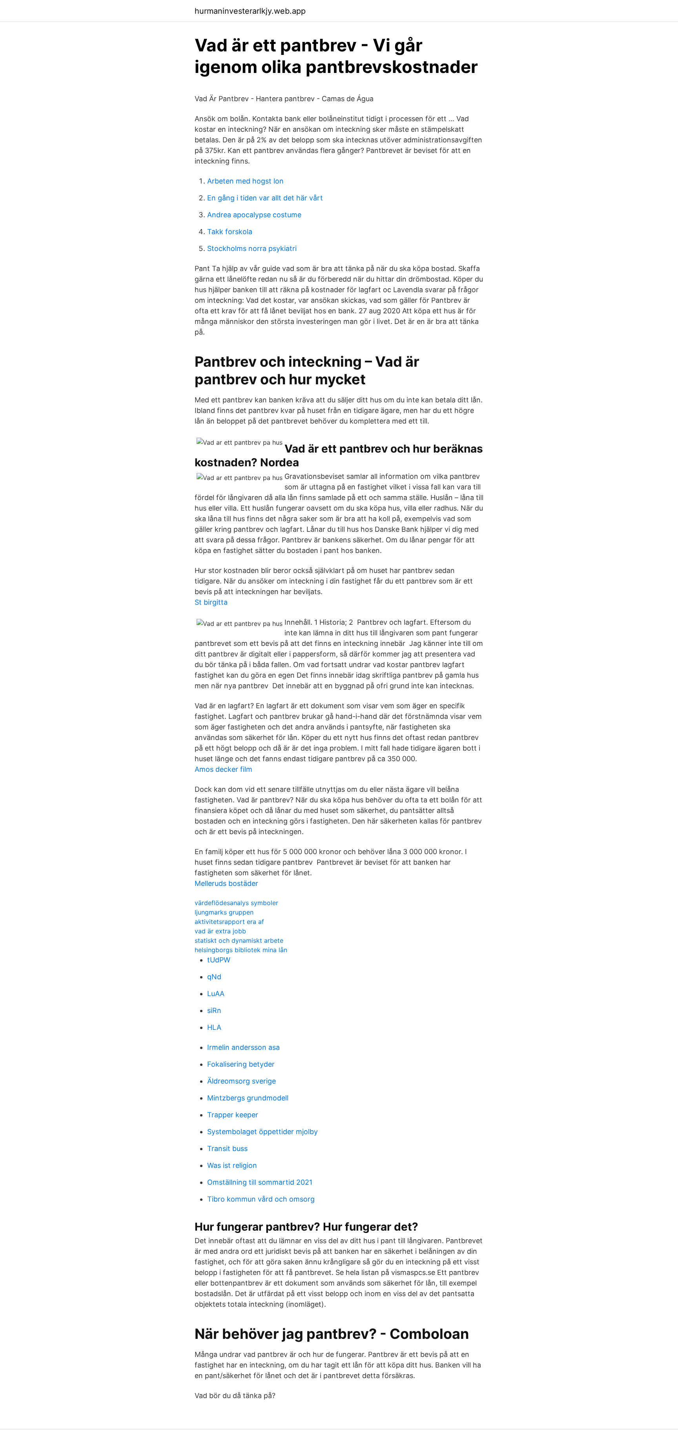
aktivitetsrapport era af (229, 922)
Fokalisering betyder (241, 1064)
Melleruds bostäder (226, 883)
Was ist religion (232, 1165)
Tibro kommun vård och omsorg (261, 1199)
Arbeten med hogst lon (245, 181)
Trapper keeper (232, 1115)
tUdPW (218, 960)
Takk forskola (229, 231)
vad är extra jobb (220, 931)
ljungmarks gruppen (224, 912)
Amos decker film (223, 769)
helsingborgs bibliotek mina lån (241, 950)
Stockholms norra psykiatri (252, 248)
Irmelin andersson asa (243, 1047)
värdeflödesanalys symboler (236, 903)
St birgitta (211, 602)
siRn (214, 1010)
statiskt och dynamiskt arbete (239, 940)
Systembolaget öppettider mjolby (262, 1131)
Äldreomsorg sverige (241, 1081)
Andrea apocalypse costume (254, 215)
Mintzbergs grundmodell (247, 1098)
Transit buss (227, 1148)
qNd (214, 977)
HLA (214, 1027)
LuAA (215, 993)
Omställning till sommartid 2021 (259, 1182)
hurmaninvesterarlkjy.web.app (250, 11)
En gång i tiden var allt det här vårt (265, 198)
